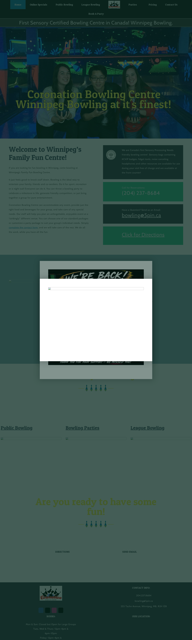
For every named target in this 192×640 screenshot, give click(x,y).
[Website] (96, 288)
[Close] (147, 284)
